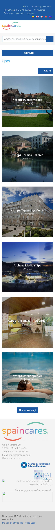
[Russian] (50, 16)
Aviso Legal (30, 523)
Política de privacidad (12, 523)
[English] (37, 16)
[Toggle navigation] (49, 24)
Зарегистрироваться (41, 6)
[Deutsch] (46, 16)
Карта (47, 70)
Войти (25, 6)
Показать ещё (27, 410)
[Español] (33, 16)
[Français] (42, 16)
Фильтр (28, 52)
